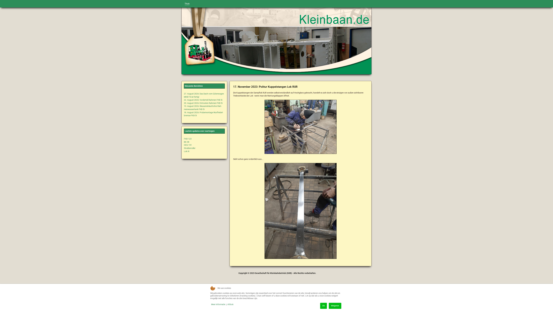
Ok (323, 306)
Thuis (187, 3)
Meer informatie (218, 304)
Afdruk (230, 304)
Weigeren (335, 306)
